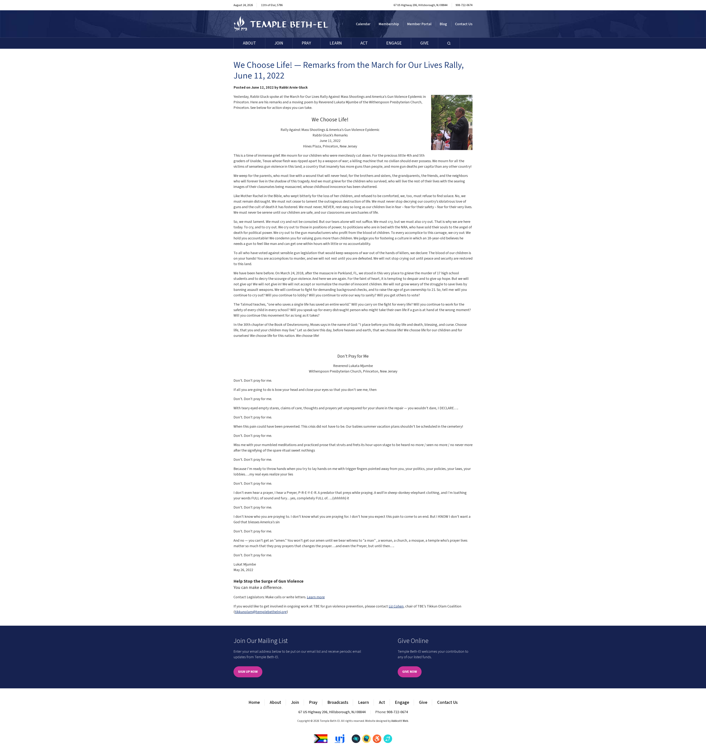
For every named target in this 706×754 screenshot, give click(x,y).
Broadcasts (337, 702)
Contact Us (464, 24)
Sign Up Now (248, 671)
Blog (443, 24)
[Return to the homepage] (281, 24)
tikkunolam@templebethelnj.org (261, 611)
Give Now (409, 671)
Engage (394, 43)
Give (424, 43)
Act (364, 43)
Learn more (316, 597)
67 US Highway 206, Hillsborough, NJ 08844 (421, 5)
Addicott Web (399, 721)
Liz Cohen (396, 606)
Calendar (363, 24)
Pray (306, 43)
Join (278, 43)
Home (254, 702)
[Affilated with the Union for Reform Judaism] (339, 738)
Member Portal (419, 24)
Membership (389, 24)
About (249, 43)
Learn (336, 43)
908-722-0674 (464, 5)
